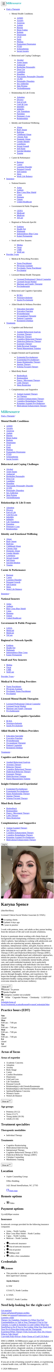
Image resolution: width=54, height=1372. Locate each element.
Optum (20, 199)
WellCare (21, 252)
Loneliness (21, 144)
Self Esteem (22, 172)
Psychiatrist (21, 270)
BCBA (20, 295)
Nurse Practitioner (24, 263)
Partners (12, 1313)
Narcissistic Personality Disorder (30, 76)
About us (5, 1313)
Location (18, 1004)
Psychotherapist (23, 286)
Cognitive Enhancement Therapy (30, 399)
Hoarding (21, 74)
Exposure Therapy (24, 344)
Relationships (22, 118)
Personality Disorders (25, 81)
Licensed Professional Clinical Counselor (34, 279)
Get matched (6, 1310)
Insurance (10, 179)
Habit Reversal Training (27, 346)
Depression (21, 35)
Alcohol (20, 60)
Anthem (20, 190)
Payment (32, 1004)
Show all (5, 987)
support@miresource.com (21, 1315)
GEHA (20, 211)
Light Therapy (23, 383)
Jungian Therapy (24, 364)
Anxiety (20, 20)
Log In (4, 844)
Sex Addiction (23, 84)
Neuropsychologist (24, 297)
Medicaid (21, 213)
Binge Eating (22, 30)
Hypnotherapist (23, 313)
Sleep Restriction (24, 385)
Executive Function (25, 311)
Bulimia (20, 32)
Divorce (20, 99)
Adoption (21, 97)
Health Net (21, 229)
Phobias (20, 42)
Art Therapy (22, 396)
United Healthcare (24, 202)
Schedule (5, 1002)
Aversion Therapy (24, 334)
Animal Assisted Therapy (27, 394)
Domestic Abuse (23, 139)
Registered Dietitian (25, 321)
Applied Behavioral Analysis (29, 332)
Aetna (19, 187)
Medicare (21, 215)
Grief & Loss (22, 104)
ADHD (20, 18)
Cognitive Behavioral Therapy (29, 339)
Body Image (22, 130)
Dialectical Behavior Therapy (29, 341)
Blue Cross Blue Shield (26, 192)
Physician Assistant (25, 266)
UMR (19, 250)
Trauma (20, 153)
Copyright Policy (8, 1336)
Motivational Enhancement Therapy (32, 406)
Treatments (10, 323)
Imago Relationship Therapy (28, 362)
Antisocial (21, 65)
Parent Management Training (29, 348)
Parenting (21, 114)
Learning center (7, 1317)
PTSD (19, 46)
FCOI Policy (43, 1336)
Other (47, 1004)
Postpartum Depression (26, 44)
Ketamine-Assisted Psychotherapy (31, 403)
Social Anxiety (23, 51)
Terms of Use (32, 1336)
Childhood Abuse (24, 134)
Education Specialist (25, 309)
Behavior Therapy (24, 337)
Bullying (20, 132)
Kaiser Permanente (24, 236)
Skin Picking (22, 86)
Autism (20, 25)
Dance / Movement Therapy (28, 380)
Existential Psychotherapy (27, 357)
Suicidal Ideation (24, 151)
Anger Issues (22, 62)
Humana (20, 197)
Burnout (20, 162)
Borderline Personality (26, 67)
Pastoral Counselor (24, 318)
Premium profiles (22, 1313)
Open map (13, 1191)
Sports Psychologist (25, 300)
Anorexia (21, 23)
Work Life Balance (25, 176)
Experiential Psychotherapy (28, 360)
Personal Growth (24, 169)
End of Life (21, 102)
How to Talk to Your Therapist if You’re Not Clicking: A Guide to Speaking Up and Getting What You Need (25, 1324)
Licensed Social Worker (27, 282)
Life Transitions (23, 111)
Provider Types (12, 254)
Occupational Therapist (26, 316)
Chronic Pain (22, 137)
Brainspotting (22, 378)
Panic (19, 39)
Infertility (20, 107)
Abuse (19, 127)
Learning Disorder (24, 167)
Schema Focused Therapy (27, 367)
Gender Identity (23, 141)
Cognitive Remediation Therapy (30, 401)
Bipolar (20, 27)
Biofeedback (22, 376)
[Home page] (13, 4)
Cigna (19, 195)
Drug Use (21, 69)
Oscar (19, 247)
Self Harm (21, 148)
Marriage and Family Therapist (29, 284)
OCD (19, 37)
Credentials (40, 1004)
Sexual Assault (23, 146)
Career (19, 164)
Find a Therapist (13, 9)
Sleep (19, 174)
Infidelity (20, 109)
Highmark (21, 231)
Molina (20, 245)
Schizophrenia (23, 49)
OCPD (20, 79)
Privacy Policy (21, 1336)
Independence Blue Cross (27, 234)
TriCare (20, 218)
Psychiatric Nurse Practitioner (29, 268)
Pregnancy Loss (23, 116)
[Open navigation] (3, 4)
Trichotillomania (23, 88)
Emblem (20, 227)
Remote (25, 1004)
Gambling (21, 72)
